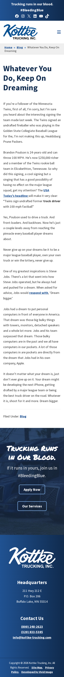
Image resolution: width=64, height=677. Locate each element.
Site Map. (37, 667)
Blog (23, 416)
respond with (38, 293)
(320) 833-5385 (32, 632)
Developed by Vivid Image (37, 672)
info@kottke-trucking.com (32, 637)
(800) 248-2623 (32, 627)
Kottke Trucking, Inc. (26, 32)
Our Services (32, 506)
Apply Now (32, 489)
